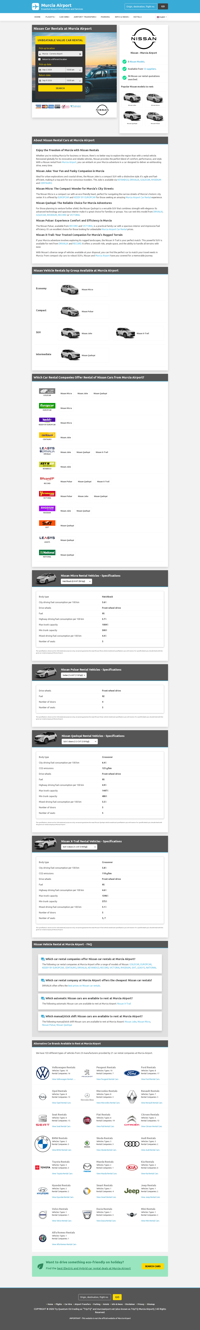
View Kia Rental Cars (149, 1173)
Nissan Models (137, 61)
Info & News (121, 17)
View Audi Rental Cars (150, 1150)
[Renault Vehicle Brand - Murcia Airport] (132, 1097)
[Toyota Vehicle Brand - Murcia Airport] (43, 1167)
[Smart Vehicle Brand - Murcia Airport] (87, 1191)
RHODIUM (156, 180)
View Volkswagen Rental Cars (64, 1079)
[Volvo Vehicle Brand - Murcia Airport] (43, 1214)
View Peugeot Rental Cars (107, 1079)
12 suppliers (150, 69)
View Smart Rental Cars (106, 1197)
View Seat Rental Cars (61, 1126)
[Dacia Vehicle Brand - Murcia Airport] (87, 1214)
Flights (50, 17)
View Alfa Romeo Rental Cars (64, 1244)
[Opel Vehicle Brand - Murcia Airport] (43, 1096)
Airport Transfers (85, 17)
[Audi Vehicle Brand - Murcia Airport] (132, 1144)
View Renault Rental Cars (151, 1103)
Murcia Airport (62, 6)
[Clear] (80, 54)
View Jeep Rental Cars (150, 1197)
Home (37, 17)
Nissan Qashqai (64, 1025)
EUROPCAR (63, 197)
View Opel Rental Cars (61, 1103)
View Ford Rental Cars (150, 1079)
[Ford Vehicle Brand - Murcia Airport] (132, 1073)
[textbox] (60, 53)
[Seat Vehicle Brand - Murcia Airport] (43, 1120)
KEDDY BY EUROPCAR (85, 197)
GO (163, 6)
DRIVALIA (134, 180)
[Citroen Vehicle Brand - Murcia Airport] (132, 1120)
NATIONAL (151, 967)
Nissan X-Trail (124, 1003)
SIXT (134, 967)
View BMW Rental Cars (61, 1150)
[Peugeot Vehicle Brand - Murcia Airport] (87, 1073)
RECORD (62, 215)
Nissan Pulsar (48, 1025)
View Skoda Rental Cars (106, 1150)
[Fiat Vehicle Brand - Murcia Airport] (87, 1120)
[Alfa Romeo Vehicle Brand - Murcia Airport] (43, 1238)
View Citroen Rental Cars (151, 1126)
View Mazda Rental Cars (106, 1173)
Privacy (141, 1304)
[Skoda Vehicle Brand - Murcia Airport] (87, 1144)
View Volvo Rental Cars (61, 1221)
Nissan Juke (130, 1021)
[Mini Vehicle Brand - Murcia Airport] (132, 1214)
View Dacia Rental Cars (106, 1221)
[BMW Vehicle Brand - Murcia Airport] (43, 1144)
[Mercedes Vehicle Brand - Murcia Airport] (87, 1096)
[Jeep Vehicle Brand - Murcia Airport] (132, 1191)
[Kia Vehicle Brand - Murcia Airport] (132, 1167)
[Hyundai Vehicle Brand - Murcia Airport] (43, 1191)
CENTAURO (46, 183)
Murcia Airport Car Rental (138, 197)
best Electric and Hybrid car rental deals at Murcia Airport (94, 1268)
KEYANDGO (123, 180)
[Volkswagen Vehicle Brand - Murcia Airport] (43, 1073)
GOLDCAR (145, 180)
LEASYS (141, 967)
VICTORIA (75, 215)
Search (60, 88)
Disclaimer (130, 1304)
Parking (105, 17)
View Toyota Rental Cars (62, 1173)
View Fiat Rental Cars (105, 1126)
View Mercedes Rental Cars (108, 1103)
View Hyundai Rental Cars (62, 1197)
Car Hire (64, 17)
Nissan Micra (144, 1021)
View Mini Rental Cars (150, 1221)
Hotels (137, 17)
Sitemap (151, 1304)
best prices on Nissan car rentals (84, 985)
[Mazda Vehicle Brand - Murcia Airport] (87, 1167)
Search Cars (153, 1266)
